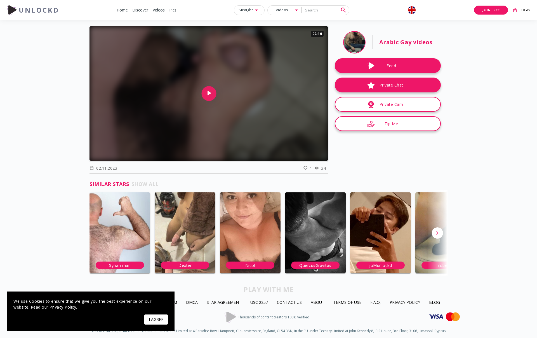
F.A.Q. (375, 302)
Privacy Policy (405, 302)
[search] (343, 10)
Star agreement (224, 302)
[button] (122, 10)
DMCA (192, 302)
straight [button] (246, 9)
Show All (145, 184)
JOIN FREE (491, 9)
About (317, 302)
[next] (437, 233)
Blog (434, 302)
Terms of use (347, 302)
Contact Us (289, 302)
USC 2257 (259, 302)
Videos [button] (282, 9)
